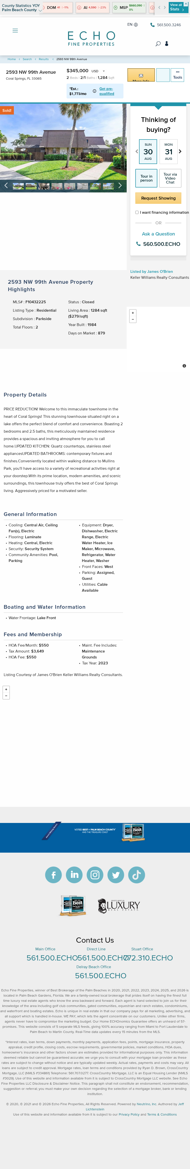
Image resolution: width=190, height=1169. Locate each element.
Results (44, 59)
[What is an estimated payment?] (94, 91)
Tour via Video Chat (170, 178)
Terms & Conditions (162, 1114)
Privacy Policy (129, 1114)
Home (12, 59)
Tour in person (146, 178)
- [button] (133, 319)
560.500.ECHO (161, 244)
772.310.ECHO (148, 957)
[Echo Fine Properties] (95, 35)
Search (27, 59)
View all (176, 7)
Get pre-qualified (106, 91)
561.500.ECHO (52, 957)
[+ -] (158, 339)
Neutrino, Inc (146, 1104)
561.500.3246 (169, 25)
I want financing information (160, 212)
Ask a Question (158, 233)
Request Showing (158, 198)
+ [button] (133, 313)
